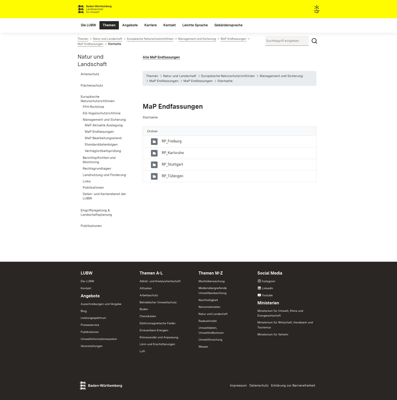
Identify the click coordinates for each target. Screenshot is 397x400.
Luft (142, 351)
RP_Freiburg (172, 141)
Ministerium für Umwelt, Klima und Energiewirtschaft (280, 313)
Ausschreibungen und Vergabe (101, 304)
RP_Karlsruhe (173, 152)
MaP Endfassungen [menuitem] (99, 132)
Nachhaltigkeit (208, 300)
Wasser (203, 346)
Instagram (268, 281)
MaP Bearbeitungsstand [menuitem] (103, 138)
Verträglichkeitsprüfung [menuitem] (103, 151)
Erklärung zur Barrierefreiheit (293, 385)
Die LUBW (87, 281)
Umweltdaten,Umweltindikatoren (211, 330)
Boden (144, 309)
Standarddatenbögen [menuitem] (101, 144)
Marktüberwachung (211, 281)
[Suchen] (314, 41)
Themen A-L (151, 273)
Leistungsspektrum (93, 317)
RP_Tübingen (172, 175)
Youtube (267, 295)
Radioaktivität (207, 321)
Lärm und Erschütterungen (157, 344)
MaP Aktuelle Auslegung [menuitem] (104, 125)
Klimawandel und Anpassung (159, 337)
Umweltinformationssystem (99, 339)
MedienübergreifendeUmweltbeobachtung (212, 290)
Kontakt (86, 288)
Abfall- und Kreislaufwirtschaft (160, 281)
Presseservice (90, 325)
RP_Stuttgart (172, 164)
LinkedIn (267, 288)
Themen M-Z (210, 273)
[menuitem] (88, 25)
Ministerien (268, 302)
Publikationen (90, 332)
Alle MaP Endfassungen (161, 57)
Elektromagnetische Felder (158, 323)
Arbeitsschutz (149, 295)
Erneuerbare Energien (154, 330)
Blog (84, 311)
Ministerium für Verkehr (272, 334)
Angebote (90, 295)
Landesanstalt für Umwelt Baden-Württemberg (102, 9)
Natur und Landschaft (213, 314)
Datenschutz (259, 385)
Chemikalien (148, 316)
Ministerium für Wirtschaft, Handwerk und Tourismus (285, 325)
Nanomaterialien (209, 306)
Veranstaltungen (92, 346)
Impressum (238, 385)
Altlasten (146, 288)
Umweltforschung (210, 339)
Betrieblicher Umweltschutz (158, 302)
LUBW (87, 273)
